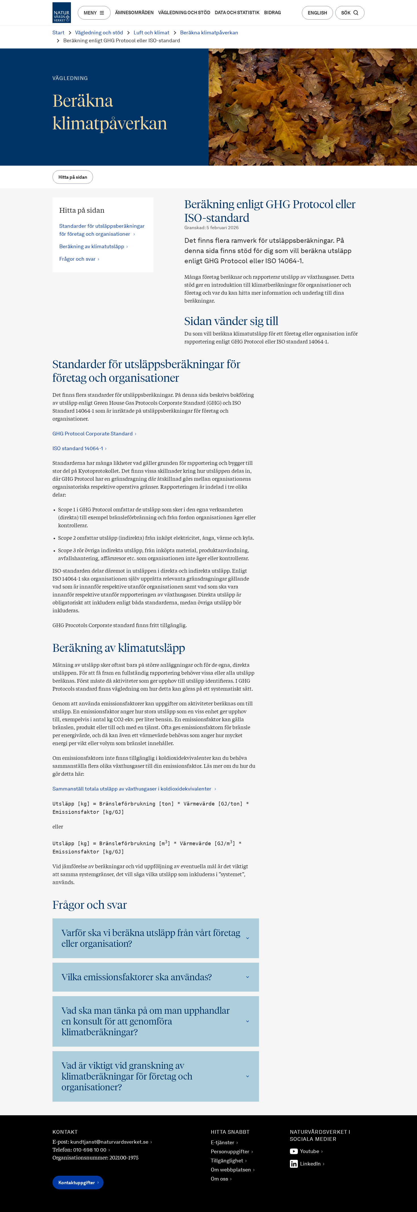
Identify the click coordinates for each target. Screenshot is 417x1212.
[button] (155, 938)
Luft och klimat (151, 32)
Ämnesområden (134, 13)
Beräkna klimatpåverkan (209, 32)
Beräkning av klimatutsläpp (91, 246)
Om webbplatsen (231, 1170)
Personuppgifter (230, 1151)
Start (58, 32)
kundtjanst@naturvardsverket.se (109, 1142)
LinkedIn (310, 1164)
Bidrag (272, 13)
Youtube (309, 1151)
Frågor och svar (77, 259)
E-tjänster (222, 1142)
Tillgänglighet (227, 1160)
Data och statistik (237, 13)
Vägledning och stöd (184, 13)
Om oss (219, 1179)
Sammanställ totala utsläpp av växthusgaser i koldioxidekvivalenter (132, 789)
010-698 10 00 (89, 1150)
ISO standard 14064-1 (77, 448)
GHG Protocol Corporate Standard (92, 434)
